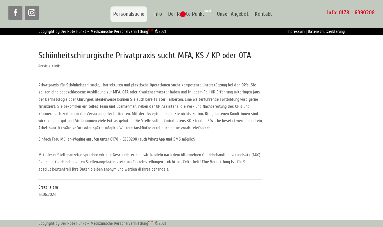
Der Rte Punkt (189, 14)
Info (157, 14)
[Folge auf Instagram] (32, 13)
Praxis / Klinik (49, 66)
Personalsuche (128, 14)
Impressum (295, 31)
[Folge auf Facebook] (15, 13)
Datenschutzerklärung (326, 31)
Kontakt (263, 14)
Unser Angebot (233, 14)
